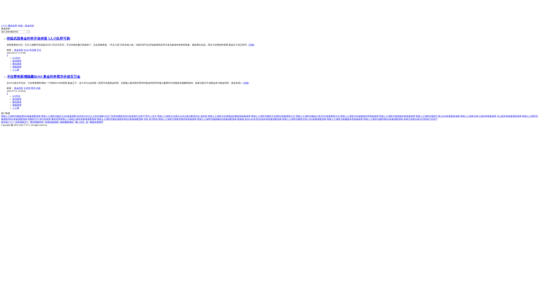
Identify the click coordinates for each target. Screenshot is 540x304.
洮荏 (146, 119)
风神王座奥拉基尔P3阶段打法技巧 (420, 119)
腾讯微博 (16, 64)
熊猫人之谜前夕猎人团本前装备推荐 (478, 116)
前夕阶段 (153, 119)
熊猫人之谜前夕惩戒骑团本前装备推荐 (359, 116)
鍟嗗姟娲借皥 (52, 122)
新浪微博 (16, 61)
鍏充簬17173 (7, 122)
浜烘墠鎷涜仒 (22, 122)
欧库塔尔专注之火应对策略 (90, 116)
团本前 (204, 116)
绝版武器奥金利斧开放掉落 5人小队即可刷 (38, 38)
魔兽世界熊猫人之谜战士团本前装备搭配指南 (73, 119)
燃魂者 (240, 119)
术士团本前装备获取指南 (509, 116)
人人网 (15, 70)
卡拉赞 (27, 88)
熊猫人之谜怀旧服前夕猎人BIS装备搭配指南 (304, 119)
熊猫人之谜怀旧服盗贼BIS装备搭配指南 (217, 119)
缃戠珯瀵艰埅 (96, 122)
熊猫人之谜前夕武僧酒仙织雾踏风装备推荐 (229, 116)
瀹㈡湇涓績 (81, 122)
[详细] (251, 45)
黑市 (33, 88)
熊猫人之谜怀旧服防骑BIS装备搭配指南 (383, 119)
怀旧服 (32, 50)
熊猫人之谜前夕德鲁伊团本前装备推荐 (177, 119)
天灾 (39, 50)
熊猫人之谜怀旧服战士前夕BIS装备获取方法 (318, 116)
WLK (26, 50)
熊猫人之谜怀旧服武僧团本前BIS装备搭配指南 (120, 119)
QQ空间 (16, 58)
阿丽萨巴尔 (33, 119)
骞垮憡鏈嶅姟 (37, 122)
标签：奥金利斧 (26, 25)
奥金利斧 (18, 50)
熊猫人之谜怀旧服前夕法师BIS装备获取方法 (273, 116)
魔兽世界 (12, 25)
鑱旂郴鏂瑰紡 (67, 122)
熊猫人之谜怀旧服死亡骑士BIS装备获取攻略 (438, 116)
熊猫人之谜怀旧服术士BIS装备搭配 (58, 116)
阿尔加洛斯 (45, 119)
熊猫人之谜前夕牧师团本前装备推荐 (397, 116)
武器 (38, 88)
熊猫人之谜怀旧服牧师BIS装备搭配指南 (21, 116)
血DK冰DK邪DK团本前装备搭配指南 (263, 119)
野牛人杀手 (151, 116)
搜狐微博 (16, 67)
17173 (4, 25)
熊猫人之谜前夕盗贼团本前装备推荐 (345, 119)
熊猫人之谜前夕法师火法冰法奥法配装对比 (178, 116)
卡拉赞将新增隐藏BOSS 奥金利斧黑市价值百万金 (43, 76)
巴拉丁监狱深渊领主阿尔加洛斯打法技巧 (124, 116)
